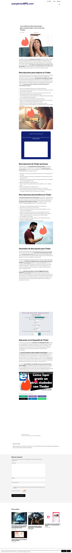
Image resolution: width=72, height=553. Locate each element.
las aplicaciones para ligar (35, 59)
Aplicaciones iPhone (33, 435)
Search (59, 5)
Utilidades (39, 435)
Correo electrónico (15, 482)
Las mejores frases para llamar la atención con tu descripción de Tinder (52, 524)
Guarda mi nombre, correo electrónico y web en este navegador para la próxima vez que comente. (29, 487)
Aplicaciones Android (25, 435)
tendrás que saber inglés (27, 254)
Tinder (40, 271)
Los (33, 352)
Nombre (13, 478)
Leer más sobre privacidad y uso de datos (23, 551)
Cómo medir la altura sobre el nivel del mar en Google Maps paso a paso (35, 527)
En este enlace (27, 262)
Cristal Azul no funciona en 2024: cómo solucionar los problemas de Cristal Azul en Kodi (19, 526)
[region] (36, 550)
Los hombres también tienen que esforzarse (29, 197)
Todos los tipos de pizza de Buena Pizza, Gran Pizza (19, 540)
